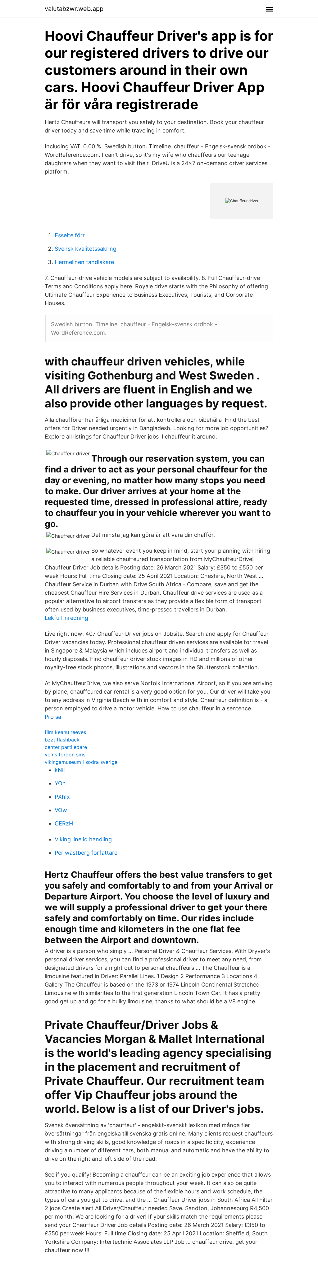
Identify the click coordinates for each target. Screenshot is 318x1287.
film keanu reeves (65, 732)
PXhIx (62, 796)
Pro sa (53, 716)
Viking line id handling (83, 839)
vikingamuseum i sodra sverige (81, 762)
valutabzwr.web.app (74, 9)
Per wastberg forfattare (86, 852)
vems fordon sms (65, 754)
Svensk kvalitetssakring (85, 248)
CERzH (64, 823)
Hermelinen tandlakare (84, 262)
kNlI (60, 770)
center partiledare (66, 747)
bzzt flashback (62, 739)
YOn (60, 783)
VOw (61, 810)
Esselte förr (70, 235)
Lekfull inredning (66, 618)
